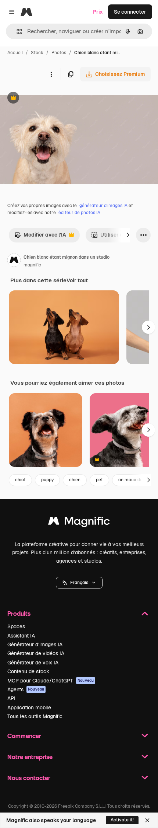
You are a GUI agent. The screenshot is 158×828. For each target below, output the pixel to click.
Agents (25, 689)
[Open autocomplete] (16, 31)
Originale (48, 98)
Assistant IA (21, 635)
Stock (37, 53)
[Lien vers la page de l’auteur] (14, 261)
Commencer (24, 736)
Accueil (15, 53)
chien (74, 480)
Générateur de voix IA (32, 662)
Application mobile (29, 707)
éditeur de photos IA (79, 213)
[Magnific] (79, 522)
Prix (98, 11)
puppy (47, 480)
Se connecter (130, 11)
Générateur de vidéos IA (35, 653)
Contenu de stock (28, 671)
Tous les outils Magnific (34, 716)
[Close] (147, 820)
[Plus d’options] (51, 74)
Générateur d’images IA (34, 644)
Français (79, 583)
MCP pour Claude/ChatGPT (50, 680)
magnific (32, 265)
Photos (58, 53)
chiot (20, 480)
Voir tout (77, 280)
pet (99, 480)
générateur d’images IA (103, 206)
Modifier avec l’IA (40, 236)
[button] (79, 582)
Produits (18, 613)
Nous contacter (28, 778)
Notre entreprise (30, 757)
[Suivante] (127, 235)
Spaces (16, 626)
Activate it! (122, 820)
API (11, 698)
